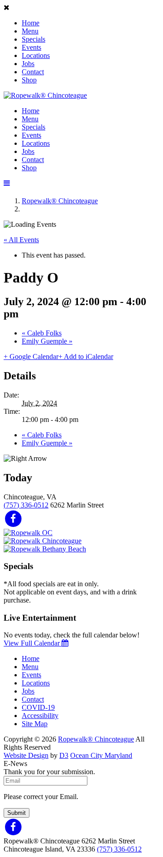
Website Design (26, 755)
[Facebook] (13, 518)
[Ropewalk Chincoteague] (43, 541)
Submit (16, 812)
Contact (33, 72)
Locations (36, 55)
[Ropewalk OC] (28, 532)
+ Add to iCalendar (85, 356)
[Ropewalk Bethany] (45, 549)
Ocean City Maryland (101, 755)
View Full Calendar (33, 643)
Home (30, 23)
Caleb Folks (42, 333)
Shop (29, 80)
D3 (63, 755)
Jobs (28, 63)
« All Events (21, 240)
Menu (30, 31)
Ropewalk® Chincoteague (60, 201)
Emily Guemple (47, 341)
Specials (33, 39)
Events (31, 47)
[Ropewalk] (45, 95)
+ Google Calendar (31, 356)
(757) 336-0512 (26, 505)
